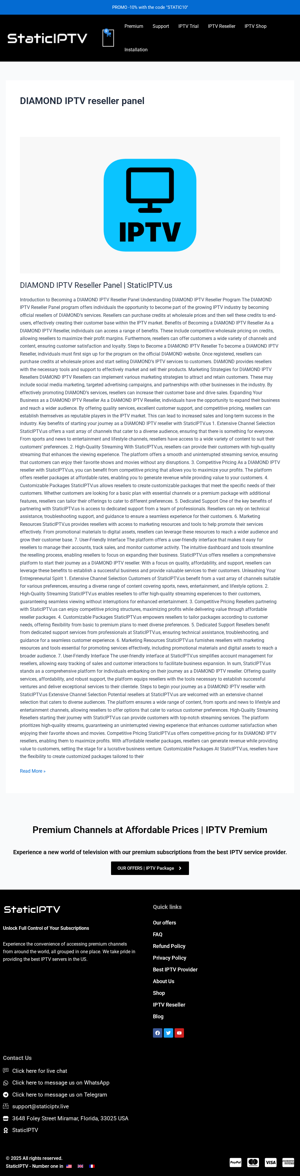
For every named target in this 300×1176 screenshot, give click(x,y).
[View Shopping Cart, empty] (108, 38)
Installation (136, 49)
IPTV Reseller (221, 26)
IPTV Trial (188, 26)
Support (161, 26)
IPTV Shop (256, 26)
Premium (134, 26)
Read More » (33, 770)
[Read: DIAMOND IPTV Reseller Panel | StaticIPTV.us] (150, 205)
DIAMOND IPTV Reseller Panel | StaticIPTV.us (96, 285)
